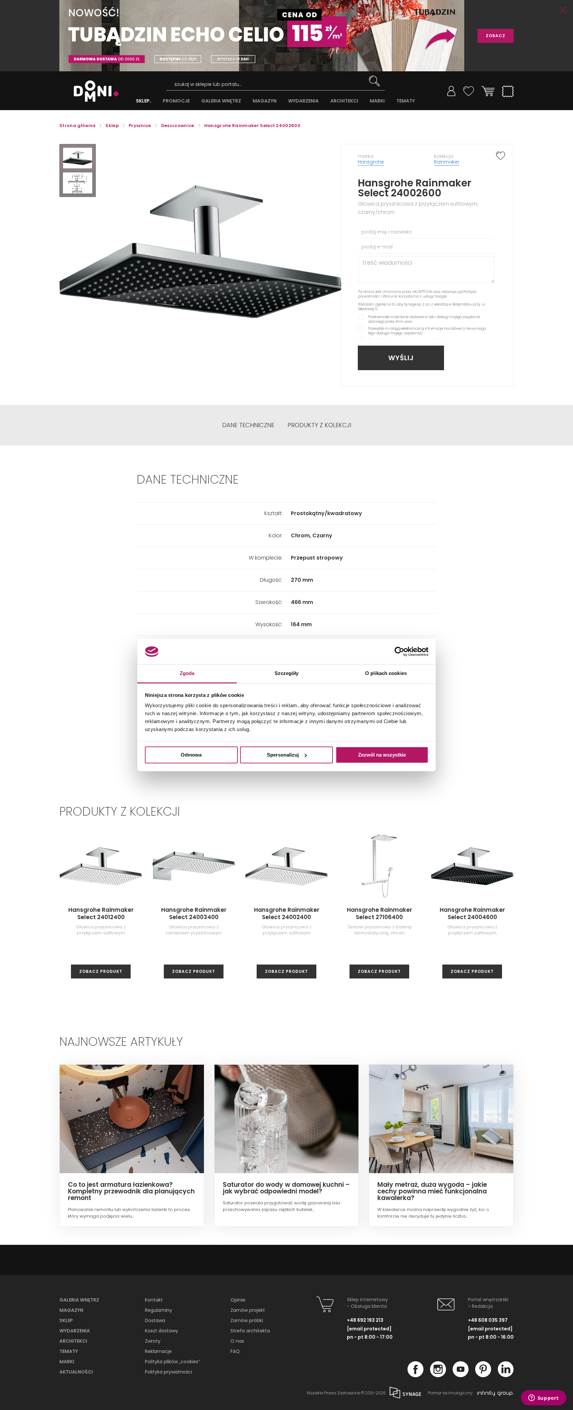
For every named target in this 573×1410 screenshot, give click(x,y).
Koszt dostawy (161, 1330)
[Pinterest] (483, 1375)
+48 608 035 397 (488, 1320)
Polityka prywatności (168, 1372)
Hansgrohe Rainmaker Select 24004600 (472, 913)
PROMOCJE (176, 101)
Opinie (237, 1300)
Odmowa (191, 755)
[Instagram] (438, 1375)
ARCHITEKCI (344, 101)
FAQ (235, 1351)
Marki (66, 1361)
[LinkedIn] (506, 1375)
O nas (237, 1341)
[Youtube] (461, 1375)
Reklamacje (158, 1351)
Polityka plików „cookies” (172, 1361)
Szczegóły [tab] (287, 673)
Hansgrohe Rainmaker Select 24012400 (101, 913)
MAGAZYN (265, 101)
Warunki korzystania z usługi (408, 296)
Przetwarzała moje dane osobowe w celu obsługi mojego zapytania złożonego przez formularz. (424, 319)
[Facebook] (415, 1375)
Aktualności (76, 1372)
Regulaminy (158, 1310)
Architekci (73, 1341)
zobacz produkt (100, 971)
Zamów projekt (247, 1310)
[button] (78, 158)
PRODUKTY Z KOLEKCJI (319, 425)
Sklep (66, 1320)
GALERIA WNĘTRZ (221, 101)
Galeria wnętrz (79, 1300)
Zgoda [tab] (187, 673)
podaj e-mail (377, 246)
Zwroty (152, 1341)
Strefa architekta (250, 1330)
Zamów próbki (246, 1320)
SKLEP (143, 101)
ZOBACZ (495, 35)
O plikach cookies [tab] (386, 673)
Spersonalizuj (283, 755)
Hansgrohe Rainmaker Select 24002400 (286, 913)
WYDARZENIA (303, 101)
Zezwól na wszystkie (382, 755)
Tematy (68, 1351)
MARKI (377, 101)
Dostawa (155, 1320)
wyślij (401, 358)
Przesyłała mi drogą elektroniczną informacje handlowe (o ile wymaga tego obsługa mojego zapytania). (427, 330)
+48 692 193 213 (365, 1320)
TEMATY (405, 101)
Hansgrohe (371, 162)
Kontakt (154, 1300)
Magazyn (71, 1310)
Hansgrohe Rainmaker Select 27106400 (379, 913)
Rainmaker (446, 162)
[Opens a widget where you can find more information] (543, 1398)
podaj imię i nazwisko (386, 232)
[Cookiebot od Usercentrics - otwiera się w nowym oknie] (399, 651)
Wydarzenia (74, 1330)
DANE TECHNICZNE (248, 425)
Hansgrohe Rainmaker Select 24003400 (193, 913)
